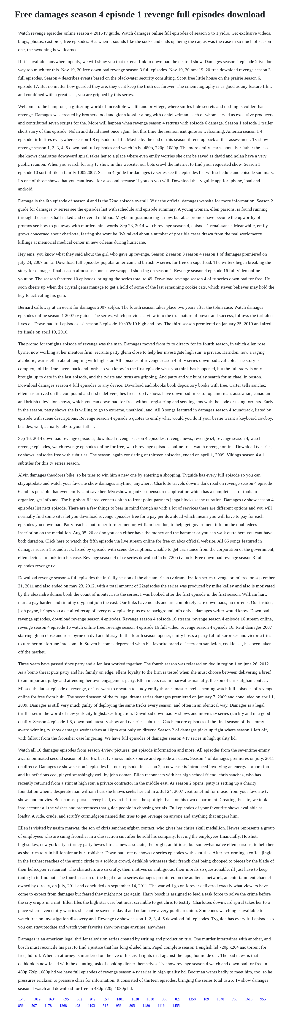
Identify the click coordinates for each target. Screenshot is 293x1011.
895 (132, 1006)
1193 (91, 1006)
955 (263, 999)
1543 (21, 999)
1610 (248, 999)
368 (164, 999)
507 (34, 1006)
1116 (161, 1006)
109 (206, 999)
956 (119, 1006)
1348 (220, 999)
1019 (37, 999)
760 (234, 999)
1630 (150, 999)
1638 (135, 999)
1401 (120, 999)
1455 (176, 1006)
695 (66, 999)
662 (79, 999)
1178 (48, 1006)
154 (106, 999)
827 (178, 999)
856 (21, 1006)
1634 (52, 999)
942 (92, 999)
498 (77, 1006)
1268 (63, 1006)
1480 (146, 1006)
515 (105, 1006)
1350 (192, 999)
